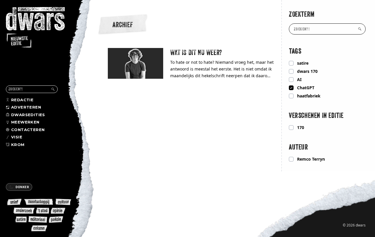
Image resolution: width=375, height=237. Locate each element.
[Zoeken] (53, 89)
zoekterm (302, 14)
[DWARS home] (40, 28)
